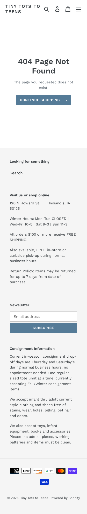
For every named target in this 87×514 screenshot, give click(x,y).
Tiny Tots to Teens (22, 9)
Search (16, 173)
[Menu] (78, 8)
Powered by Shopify (65, 498)
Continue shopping (40, 100)
